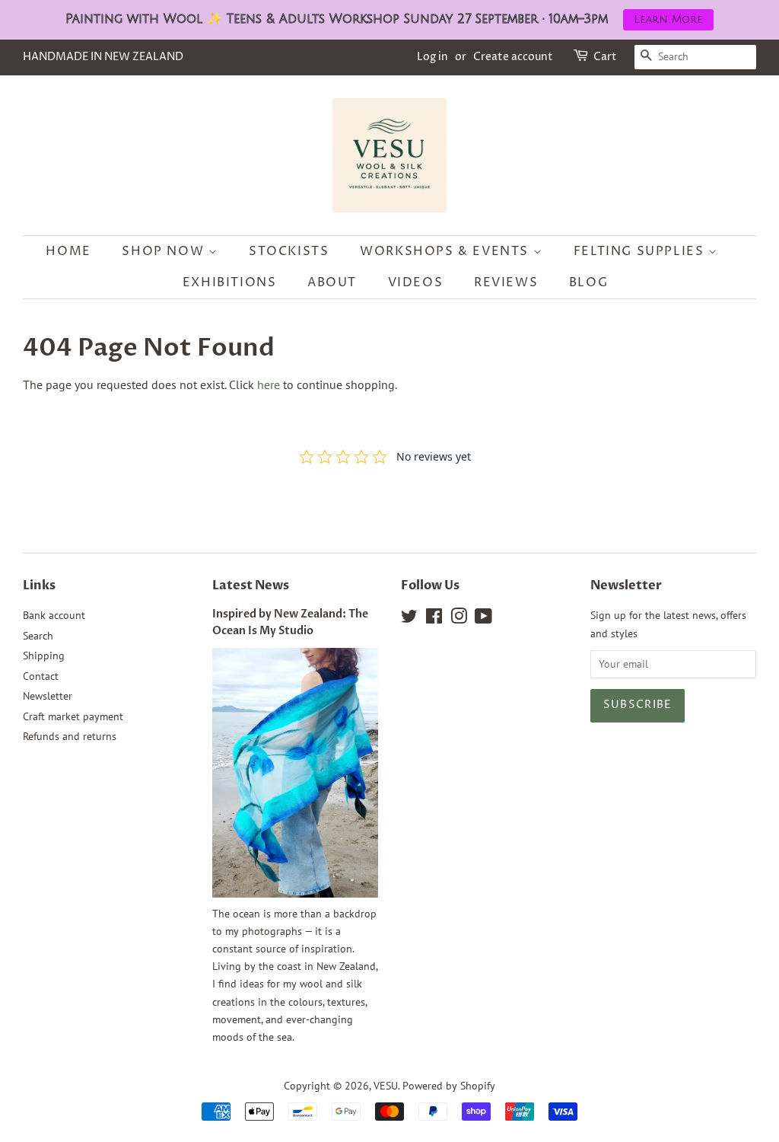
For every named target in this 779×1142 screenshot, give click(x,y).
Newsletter (47, 696)
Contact (41, 676)
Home (68, 251)
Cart (605, 56)
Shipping (44, 655)
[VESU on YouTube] (483, 619)
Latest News (250, 585)
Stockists (289, 251)
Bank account (54, 615)
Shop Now (165, 251)
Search (38, 636)
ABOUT (332, 282)
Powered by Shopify (448, 1086)
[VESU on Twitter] (409, 619)
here (268, 384)
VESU (386, 1086)
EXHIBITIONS (230, 282)
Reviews (506, 282)
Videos (416, 282)
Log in (432, 56)
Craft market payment (73, 716)
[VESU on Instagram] (458, 619)
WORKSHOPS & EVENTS (446, 251)
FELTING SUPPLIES (641, 251)
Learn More (668, 19)
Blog (588, 282)
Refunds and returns (69, 736)
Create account (513, 56)
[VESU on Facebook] (434, 619)
